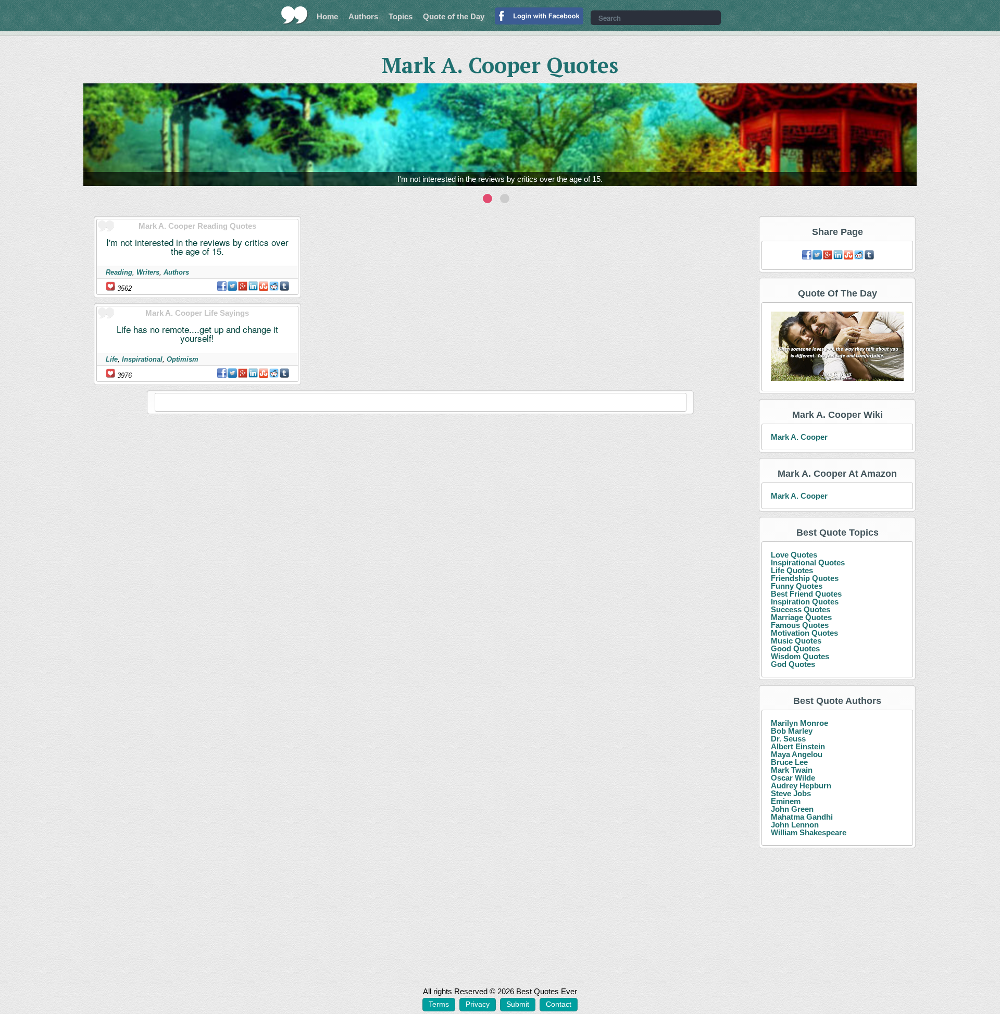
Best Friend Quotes (806, 593)
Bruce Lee (789, 762)
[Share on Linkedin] (253, 286)
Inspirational (142, 359)
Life (112, 359)
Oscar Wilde (793, 777)
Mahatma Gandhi (802, 816)
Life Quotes (792, 570)
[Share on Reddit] (274, 286)
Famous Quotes (800, 625)
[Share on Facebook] (222, 286)
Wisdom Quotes (800, 656)
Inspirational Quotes (808, 562)
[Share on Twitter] (232, 286)
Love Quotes (794, 554)
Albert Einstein (798, 746)
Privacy (478, 1004)
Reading (119, 272)
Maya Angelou (796, 754)
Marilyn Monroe (799, 723)
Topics (401, 16)
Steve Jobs (791, 793)
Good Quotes (795, 648)
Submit (517, 1004)
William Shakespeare (808, 832)
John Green (792, 809)
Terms (439, 1004)
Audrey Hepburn (801, 785)
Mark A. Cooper (799, 436)
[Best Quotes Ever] (294, 15)
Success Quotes (800, 609)
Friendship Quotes (805, 578)
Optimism (182, 359)
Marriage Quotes (801, 617)
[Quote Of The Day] (837, 346)
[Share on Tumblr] (284, 286)
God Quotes (793, 664)
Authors (363, 16)
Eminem (786, 801)
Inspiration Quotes (805, 601)
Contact (558, 1004)
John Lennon (795, 824)
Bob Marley (792, 730)
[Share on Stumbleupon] (263, 286)
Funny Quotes (796, 586)
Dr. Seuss (788, 738)
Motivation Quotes (804, 632)
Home (327, 16)
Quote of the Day (453, 16)
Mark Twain (792, 769)
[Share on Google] (242, 286)
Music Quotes (796, 640)
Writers (147, 272)
